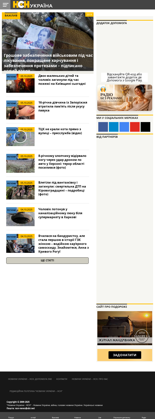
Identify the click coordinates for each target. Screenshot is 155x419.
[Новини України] (32, 4)
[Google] (124, 127)
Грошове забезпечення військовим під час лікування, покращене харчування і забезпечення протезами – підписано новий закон (48, 63)
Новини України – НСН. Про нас (90, 379)
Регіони (11, 77)
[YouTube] (135, 127)
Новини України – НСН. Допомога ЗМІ (30, 379)
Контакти (61, 379)
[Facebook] (103, 127)
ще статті (47, 260)
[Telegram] (114, 127)
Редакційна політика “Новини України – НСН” (36, 391)
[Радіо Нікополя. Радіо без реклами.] (124, 98)
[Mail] (145, 127)
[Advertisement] (124, 276)
